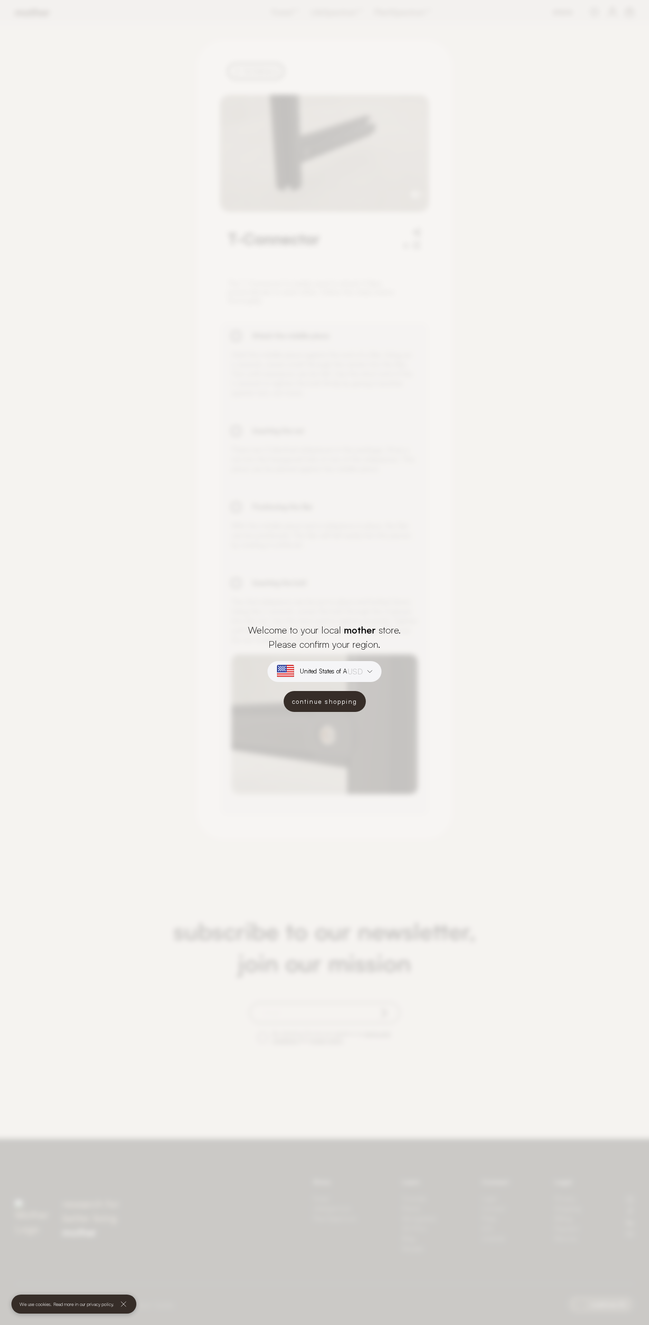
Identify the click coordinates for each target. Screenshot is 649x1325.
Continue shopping (324, 701)
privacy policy (100, 1304)
